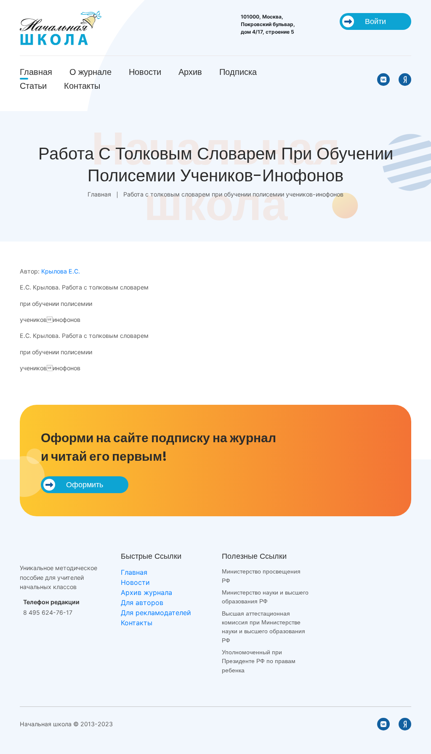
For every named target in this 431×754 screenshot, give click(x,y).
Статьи (33, 86)
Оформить (84, 484)
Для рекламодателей (156, 612)
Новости (145, 72)
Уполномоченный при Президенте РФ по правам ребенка (258, 661)
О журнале (90, 72)
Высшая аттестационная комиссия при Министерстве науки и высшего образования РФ (263, 627)
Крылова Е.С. (60, 271)
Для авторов (142, 602)
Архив (190, 72)
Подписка (238, 72)
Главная (36, 72)
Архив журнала (146, 592)
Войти (375, 21)
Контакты (82, 86)
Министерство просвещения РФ (261, 575)
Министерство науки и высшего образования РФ (265, 596)
